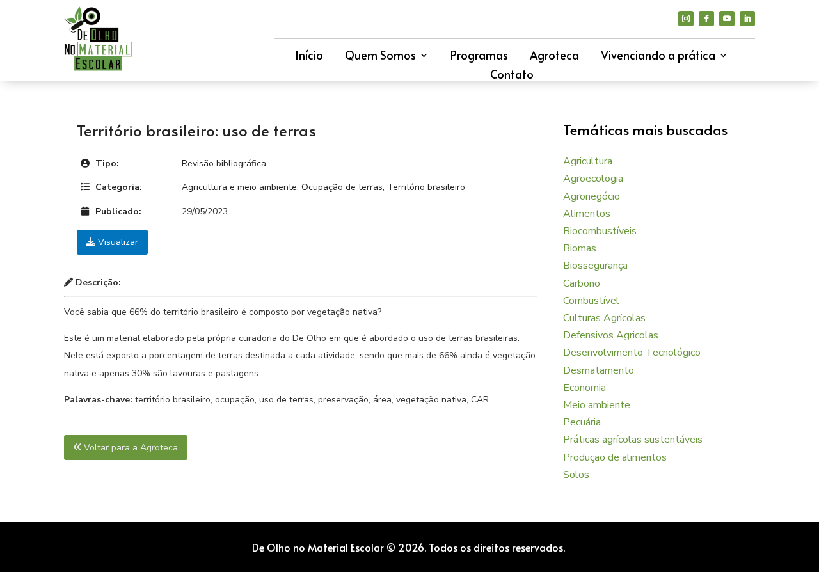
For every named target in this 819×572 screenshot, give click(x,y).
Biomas (579, 248)
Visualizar (116, 242)
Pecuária (582, 422)
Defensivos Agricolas (610, 335)
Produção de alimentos (615, 457)
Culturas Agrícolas (604, 318)
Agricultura (587, 161)
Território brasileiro (426, 187)
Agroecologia (593, 178)
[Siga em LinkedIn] (747, 18)
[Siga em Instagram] (686, 18)
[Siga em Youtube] (727, 18)
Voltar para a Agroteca (129, 447)
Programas (479, 57)
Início (309, 57)
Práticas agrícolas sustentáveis (633, 440)
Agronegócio (591, 196)
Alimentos (586, 214)
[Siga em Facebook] (706, 18)
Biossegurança (595, 265)
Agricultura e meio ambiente (239, 187)
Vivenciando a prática (658, 57)
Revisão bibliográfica (224, 163)
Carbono (581, 283)
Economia (584, 388)
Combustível (591, 301)
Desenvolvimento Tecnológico (632, 353)
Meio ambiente (596, 405)
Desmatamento (598, 370)
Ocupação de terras (342, 187)
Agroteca (554, 57)
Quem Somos (380, 57)
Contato (512, 76)
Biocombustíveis (600, 231)
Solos (576, 475)
